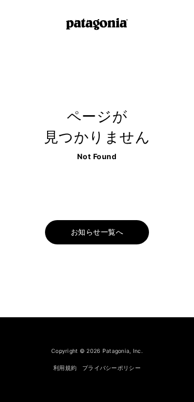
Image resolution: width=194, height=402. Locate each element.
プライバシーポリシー (111, 368)
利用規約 (65, 368)
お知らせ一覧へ (97, 232)
